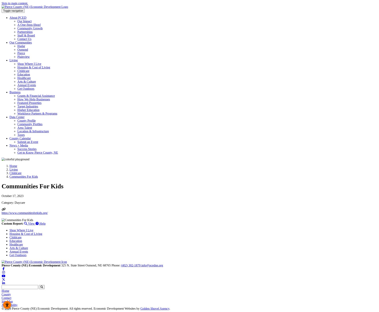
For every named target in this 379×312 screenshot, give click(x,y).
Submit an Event (27, 142)
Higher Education (28, 110)
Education (23, 74)
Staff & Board (26, 35)
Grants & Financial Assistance (36, 95)
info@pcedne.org (152, 265)
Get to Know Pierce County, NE (37, 152)
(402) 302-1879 (131, 265)
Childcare (23, 71)
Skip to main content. (15, 3)
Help (42, 223)
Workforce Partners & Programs (37, 113)
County (6, 294)
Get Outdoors (25, 88)
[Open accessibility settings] (7, 305)
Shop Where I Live (29, 63)
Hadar (21, 46)
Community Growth (30, 28)
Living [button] (13, 60)
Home (5, 290)
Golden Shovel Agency (154, 308)
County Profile (26, 120)
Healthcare (24, 78)
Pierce (21, 53)
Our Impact (24, 21)
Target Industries (27, 106)
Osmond (22, 49)
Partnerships (25, 32)
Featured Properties (29, 103)
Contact (6, 298)
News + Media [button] (18, 145)
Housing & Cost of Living (33, 67)
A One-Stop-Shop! (29, 24)
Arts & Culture (26, 81)
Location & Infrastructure (33, 131)
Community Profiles (29, 124)
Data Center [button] (16, 117)
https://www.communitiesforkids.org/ (25, 213)
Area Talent (24, 127)
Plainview (23, 56)
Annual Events (26, 85)
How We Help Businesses (33, 99)
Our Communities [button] (20, 42)
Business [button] (15, 92)
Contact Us (24, 39)
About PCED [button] (17, 17)
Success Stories (27, 149)
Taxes (21, 134)
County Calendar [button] (20, 138)
